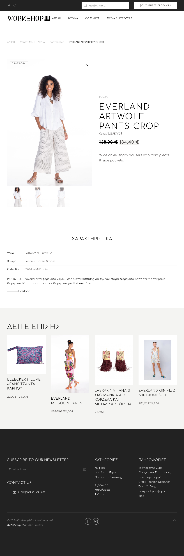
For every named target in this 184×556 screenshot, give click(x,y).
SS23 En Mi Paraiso (36, 269)
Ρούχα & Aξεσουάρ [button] (119, 18)
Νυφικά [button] (73, 18)
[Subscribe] (84, 469)
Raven (41, 261)
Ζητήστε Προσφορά (158, 5)
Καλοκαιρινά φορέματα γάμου (45, 279)
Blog (141, 496)
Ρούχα (103, 97)
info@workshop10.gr (31, 492)
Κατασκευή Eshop (17, 525)
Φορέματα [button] (92, 18)
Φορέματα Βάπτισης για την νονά (29, 283)
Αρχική (56, 18)
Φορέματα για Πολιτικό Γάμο (72, 283)
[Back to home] (28, 18)
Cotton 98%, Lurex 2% (38, 253)
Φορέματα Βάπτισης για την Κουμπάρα (93, 279)
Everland (24, 291)
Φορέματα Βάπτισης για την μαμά (142, 279)
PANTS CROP (15, 279)
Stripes (51, 261)
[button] (86, 64)
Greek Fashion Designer (154, 482)
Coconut (30, 261)
